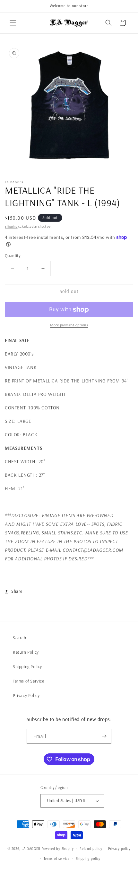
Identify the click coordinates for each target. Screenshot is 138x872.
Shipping (11, 226)
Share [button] (16, 591)
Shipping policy (88, 858)
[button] (13, 23)
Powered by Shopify (57, 848)
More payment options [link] (69, 325)
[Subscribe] (104, 736)
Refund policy (91, 848)
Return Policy (26, 652)
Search (19, 638)
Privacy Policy (26, 695)
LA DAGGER (31, 848)
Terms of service (57, 858)
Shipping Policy (27, 666)
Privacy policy (119, 848)
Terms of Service (28, 681)
